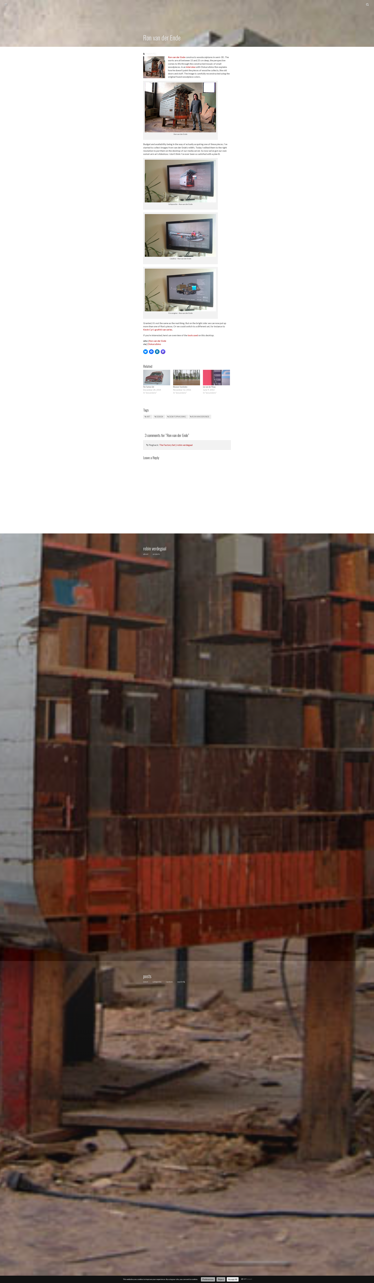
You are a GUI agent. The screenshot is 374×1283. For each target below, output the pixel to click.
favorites (150, 53)
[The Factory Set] (156, 377)
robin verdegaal (154, 548)
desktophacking (177, 417)
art (148, 417)
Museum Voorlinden (180, 386)
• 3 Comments (160, 43)
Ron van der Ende (176, 57)
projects (156, 554)
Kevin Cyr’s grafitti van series (157, 329)
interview (190, 67)
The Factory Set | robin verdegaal (176, 445)
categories (157, 982)
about (145, 554)
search (180, 982)
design (159, 417)
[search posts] (367, 4)
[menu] (5, 4)
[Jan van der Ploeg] (216, 377)
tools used (193, 335)
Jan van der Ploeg (209, 386)
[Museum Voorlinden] (186, 377)
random (169, 982)
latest (145, 982)
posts (147, 976)
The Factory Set (148, 386)
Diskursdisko (154, 344)
